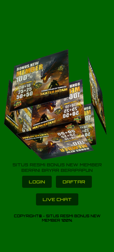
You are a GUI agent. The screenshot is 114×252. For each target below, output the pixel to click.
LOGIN (37, 182)
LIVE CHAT (57, 199)
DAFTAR (74, 182)
